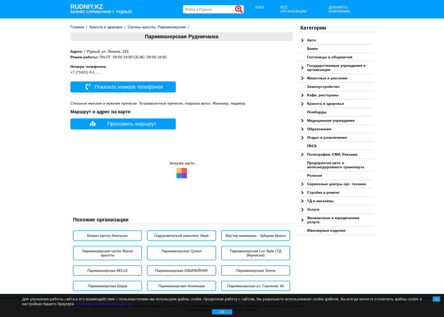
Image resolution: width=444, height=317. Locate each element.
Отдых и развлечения (327, 137)
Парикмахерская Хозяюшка (181, 286)
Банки (312, 48)
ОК (222, 312)
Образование (319, 129)
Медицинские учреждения (331, 120)
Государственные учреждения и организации (336, 67)
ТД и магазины (320, 201)
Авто (311, 40)
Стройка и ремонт (323, 192)
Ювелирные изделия (326, 230)
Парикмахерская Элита (255, 270)
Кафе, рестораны (323, 95)
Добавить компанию (339, 9)
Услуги (313, 209)
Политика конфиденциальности (103, 303)
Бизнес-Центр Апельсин (107, 236)
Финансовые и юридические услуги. (333, 220)
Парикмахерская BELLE (107, 270)
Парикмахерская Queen (181, 251)
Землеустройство (323, 87)
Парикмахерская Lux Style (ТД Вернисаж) (255, 253)
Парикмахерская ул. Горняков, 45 (255, 286)
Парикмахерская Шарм (107, 286)
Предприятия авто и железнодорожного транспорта (335, 165)
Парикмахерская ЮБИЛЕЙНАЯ (181, 270)
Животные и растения (327, 78)
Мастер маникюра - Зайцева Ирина (256, 236)
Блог (260, 7)
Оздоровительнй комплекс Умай (181, 236)
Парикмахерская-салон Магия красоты (107, 253)
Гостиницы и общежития (329, 57)
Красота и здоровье (325, 103)
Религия (314, 175)
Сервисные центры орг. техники (336, 184)
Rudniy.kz (101, 8)
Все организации (293, 9)
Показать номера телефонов (128, 87)
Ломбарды (317, 112)
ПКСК (312, 146)
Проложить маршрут (131, 124)
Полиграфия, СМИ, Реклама (332, 154)
